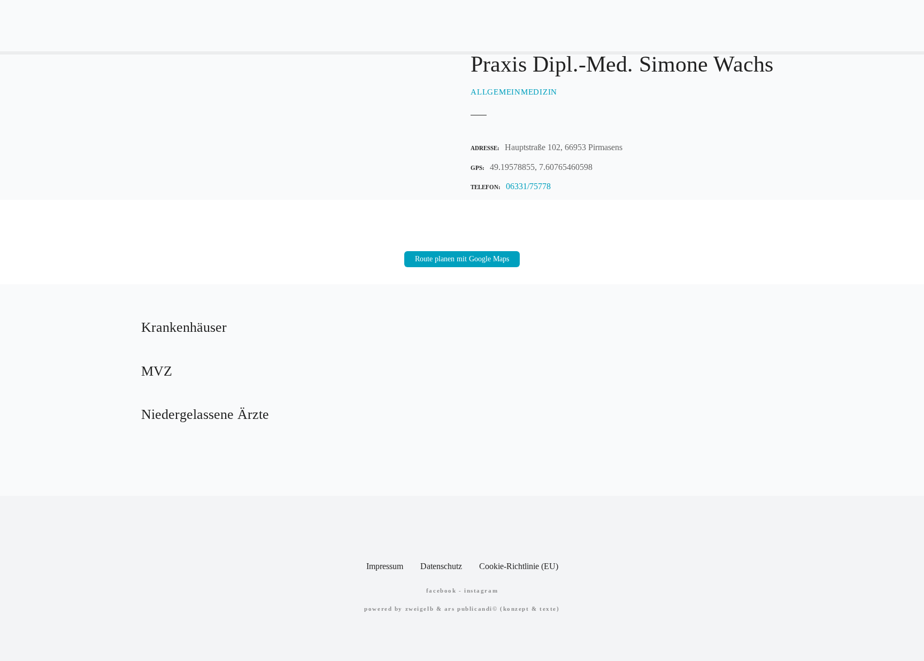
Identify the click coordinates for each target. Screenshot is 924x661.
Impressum (384, 566)
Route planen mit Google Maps (462, 259)
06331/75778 (528, 186)
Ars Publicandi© (471, 608)
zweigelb (419, 608)
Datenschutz (441, 566)
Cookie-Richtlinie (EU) (518, 566)
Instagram (481, 590)
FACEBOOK (441, 590)
